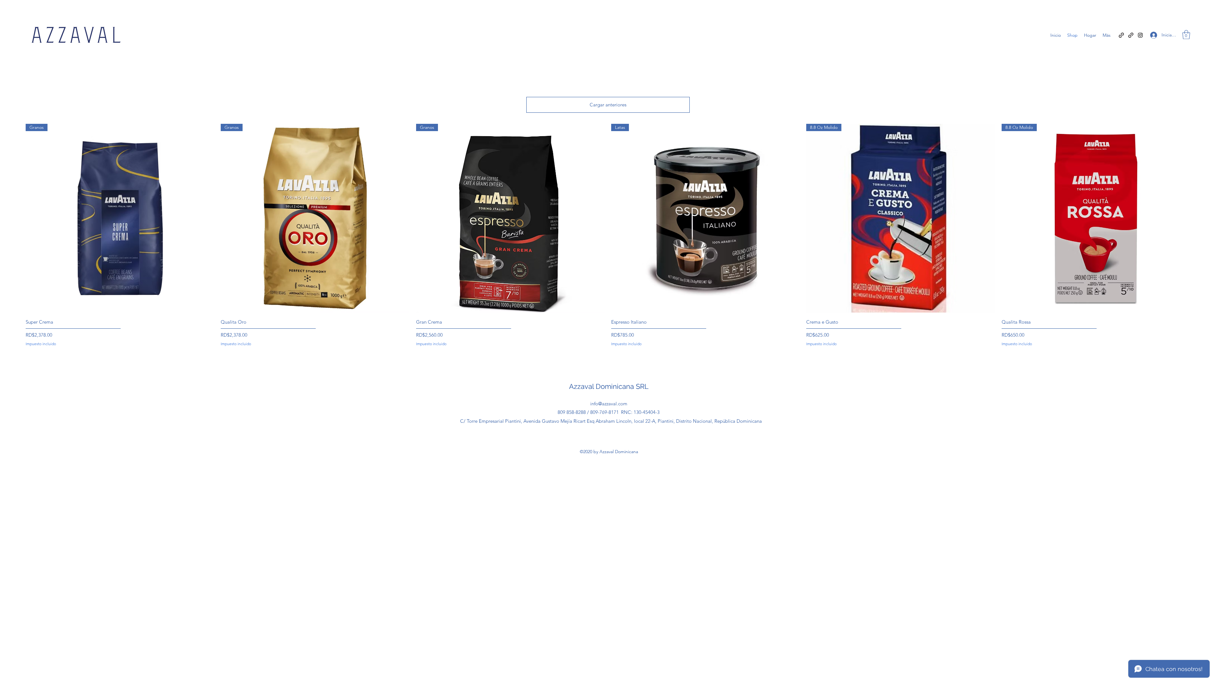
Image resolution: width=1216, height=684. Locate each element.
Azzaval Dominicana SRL (609, 386)
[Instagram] (1140, 35)
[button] (1186, 34)
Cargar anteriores (608, 105)
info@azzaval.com (608, 404)
